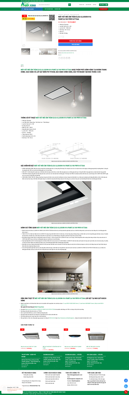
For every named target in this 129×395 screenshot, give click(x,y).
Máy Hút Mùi (66, 14)
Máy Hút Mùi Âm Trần (74, 14)
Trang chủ (81, 4)
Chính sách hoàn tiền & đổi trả (52, 379)
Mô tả (22, 66)
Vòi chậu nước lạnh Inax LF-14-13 (15, 390)
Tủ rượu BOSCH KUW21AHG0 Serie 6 (71, 303)
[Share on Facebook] (59, 58)
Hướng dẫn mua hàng (28, 374)
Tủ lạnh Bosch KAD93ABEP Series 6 (87, 303)
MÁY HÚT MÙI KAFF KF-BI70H (93, 346)
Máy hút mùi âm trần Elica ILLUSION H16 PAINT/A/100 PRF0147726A (46, 70)
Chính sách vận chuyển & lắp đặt (52, 374)
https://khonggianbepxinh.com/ (74, 374)
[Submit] (69, 4)
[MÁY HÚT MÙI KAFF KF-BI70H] (96, 336)
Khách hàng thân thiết (28, 377)
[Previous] (24, 30)
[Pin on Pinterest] (67, 58)
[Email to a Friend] (64, 58)
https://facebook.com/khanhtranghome (66, 318)
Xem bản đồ (24, 366)
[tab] (22, 66)
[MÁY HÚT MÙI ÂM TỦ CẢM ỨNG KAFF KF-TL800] (52, 336)
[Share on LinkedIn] (69, 58)
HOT (60, 54)
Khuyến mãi (88, 4)
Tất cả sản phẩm (49, 9)
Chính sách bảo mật (49, 383)
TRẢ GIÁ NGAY (75, 44)
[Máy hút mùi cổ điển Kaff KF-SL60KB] (74, 336)
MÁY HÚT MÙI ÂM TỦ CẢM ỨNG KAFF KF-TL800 (52, 347)
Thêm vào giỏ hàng (75, 41)
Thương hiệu (57, 9)
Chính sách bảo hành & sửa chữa (52, 377)
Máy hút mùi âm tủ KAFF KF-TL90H (28, 346)
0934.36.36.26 (52, 318)
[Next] (53, 30)
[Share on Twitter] (62, 58)
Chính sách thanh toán (50, 381)
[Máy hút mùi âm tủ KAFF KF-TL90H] (31, 336)
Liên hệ (94, 4)
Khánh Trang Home (39, 307)
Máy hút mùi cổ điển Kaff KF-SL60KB (73, 346)
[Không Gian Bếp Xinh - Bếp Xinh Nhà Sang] (28, 4)
